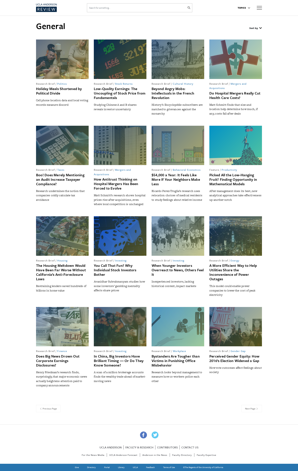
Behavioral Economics (187, 170)
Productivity (229, 170)
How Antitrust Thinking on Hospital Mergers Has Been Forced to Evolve (116, 184)
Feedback (150, 467)
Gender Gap (238, 351)
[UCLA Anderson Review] (55, 7)
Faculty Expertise (206, 455)
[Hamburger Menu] (259, 7)
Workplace (179, 351)
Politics (62, 84)
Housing (62, 260)
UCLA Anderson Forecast (123, 455)
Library (121, 467)
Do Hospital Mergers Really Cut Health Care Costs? (235, 95)
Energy (235, 260)
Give (77, 467)
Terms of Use (169, 467)
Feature (214, 170)
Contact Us (189, 447)
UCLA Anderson (111, 447)
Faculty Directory (182, 455)
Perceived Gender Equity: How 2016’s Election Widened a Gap (234, 358)
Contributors (167, 447)
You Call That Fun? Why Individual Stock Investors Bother (115, 270)
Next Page (250, 408)
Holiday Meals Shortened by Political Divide (59, 91)
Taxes (60, 170)
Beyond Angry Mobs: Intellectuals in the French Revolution (173, 93)
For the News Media (93, 455)
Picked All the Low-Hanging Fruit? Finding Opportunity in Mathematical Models (233, 179)
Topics (242, 7)
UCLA (135, 467)
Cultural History (183, 84)
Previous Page (49, 408)
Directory (91, 467)
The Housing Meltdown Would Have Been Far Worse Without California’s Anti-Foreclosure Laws (61, 272)
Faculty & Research (139, 447)
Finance (62, 351)
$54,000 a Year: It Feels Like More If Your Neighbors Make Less (176, 179)
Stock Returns (124, 84)
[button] (255, 28)
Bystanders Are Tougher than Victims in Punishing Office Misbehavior (176, 361)
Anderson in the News (154, 455)
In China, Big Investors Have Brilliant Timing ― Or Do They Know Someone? (118, 361)
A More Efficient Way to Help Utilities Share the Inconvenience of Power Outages (233, 272)
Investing (121, 260)
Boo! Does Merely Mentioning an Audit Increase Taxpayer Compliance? (60, 179)
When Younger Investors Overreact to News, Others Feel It (178, 270)
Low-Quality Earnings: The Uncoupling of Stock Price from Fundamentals (120, 93)
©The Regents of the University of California (203, 467)
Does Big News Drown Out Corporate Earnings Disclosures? (58, 361)
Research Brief (45, 84)
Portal (107, 467)
